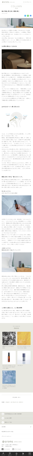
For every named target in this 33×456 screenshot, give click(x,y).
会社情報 (4, 426)
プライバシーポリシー (6, 436)
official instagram (18, 449)
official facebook (7, 449)
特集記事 (7, 402)
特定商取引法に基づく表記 (7, 431)
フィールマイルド (11, 238)
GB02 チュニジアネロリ (18, 162)
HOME (3, 402)
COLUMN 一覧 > (16, 397)
